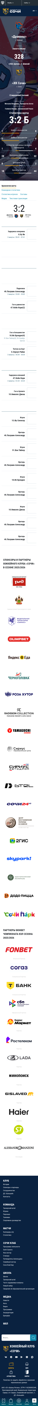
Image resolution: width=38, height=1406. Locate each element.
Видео (5, 1306)
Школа (5, 1277)
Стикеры (6, 1256)
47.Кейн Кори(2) (18, 307)
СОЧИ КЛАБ (9, 1243)
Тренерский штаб (9, 1208)
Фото (5, 1303)
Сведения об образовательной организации (18, 1289)
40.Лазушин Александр (14, 291)
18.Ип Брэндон (18, 480)
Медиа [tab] (4, 198)
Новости (6, 1300)
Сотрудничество (9, 1190)
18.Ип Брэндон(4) (17, 335)
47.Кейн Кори (19, 378)
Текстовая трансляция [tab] (18, 198)
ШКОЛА (7, 1272)
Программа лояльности (11, 1247)
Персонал (6, 1214)
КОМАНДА (8, 1204)
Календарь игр (8, 1232)
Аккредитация (8, 1313)
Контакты (6, 1197)
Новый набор (8, 1286)
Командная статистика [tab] (11, 190)
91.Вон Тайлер (18, 450)
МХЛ (5, 1323)
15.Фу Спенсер (18, 420)
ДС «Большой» (8, 1194)
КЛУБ (6, 1180)
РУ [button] (34, 11)
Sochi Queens (7, 1250)
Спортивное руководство (12, 1220)
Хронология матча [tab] (9, 186)
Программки (7, 1310)
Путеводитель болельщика (12, 1259)
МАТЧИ (7, 1228)
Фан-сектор (7, 1253)
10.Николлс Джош (17, 394)
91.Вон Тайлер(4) (10, 338)
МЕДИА (7, 1296)
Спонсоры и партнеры (11, 1187)
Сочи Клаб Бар (8, 1265)
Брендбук (6, 1316)
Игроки (5, 1211)
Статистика (7, 1235)
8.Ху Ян (21, 234)
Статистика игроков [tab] (10, 194)
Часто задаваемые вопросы (13, 1283)
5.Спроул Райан (18, 352)
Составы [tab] (23, 194)
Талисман (6, 1217)
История (6, 1184)
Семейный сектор (9, 1262)
